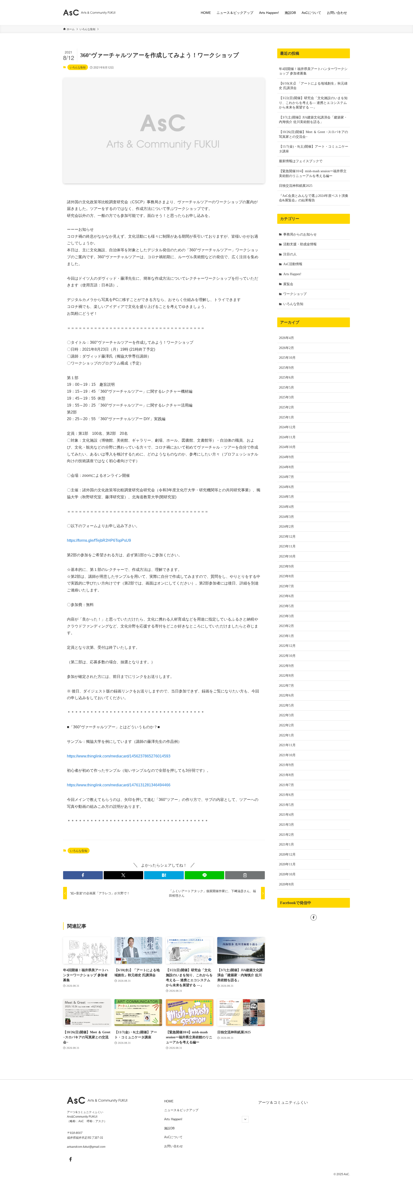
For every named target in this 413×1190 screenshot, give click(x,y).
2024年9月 (286, 457)
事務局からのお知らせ (300, 234)
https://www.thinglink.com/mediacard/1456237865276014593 (118, 756)
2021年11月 (287, 745)
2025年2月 (286, 407)
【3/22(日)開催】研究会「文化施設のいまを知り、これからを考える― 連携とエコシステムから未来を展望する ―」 (313, 102)
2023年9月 (286, 566)
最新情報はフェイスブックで (300, 161)
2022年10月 (287, 656)
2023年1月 (286, 636)
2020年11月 (287, 864)
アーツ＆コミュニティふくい (283, 1102)
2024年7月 (286, 477)
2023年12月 (287, 536)
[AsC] (89, 13)
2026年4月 (286, 338)
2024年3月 (286, 517)
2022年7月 (286, 685)
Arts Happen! (292, 274)
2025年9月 (286, 368)
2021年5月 (286, 805)
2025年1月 (286, 417)
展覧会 (288, 284)
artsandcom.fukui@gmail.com (86, 1146)
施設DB (169, 1128)
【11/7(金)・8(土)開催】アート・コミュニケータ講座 (313, 149)
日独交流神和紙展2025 (295, 186)
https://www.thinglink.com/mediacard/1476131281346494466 (118, 785)
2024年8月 (286, 467)
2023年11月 (287, 546)
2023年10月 (287, 556)
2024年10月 (287, 447)
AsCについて (173, 1137)
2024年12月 (287, 427)
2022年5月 (286, 705)
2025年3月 (286, 397)
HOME (169, 1101)
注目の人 (290, 254)
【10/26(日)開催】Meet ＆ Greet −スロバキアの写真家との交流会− (313, 134)
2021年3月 (286, 824)
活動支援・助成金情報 (300, 244)
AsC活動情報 (292, 264)
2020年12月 (287, 854)
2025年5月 (286, 387)
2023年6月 (286, 596)
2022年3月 (286, 715)
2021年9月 (286, 765)
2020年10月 (287, 874)
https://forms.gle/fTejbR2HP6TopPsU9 (99, 540)
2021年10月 (287, 755)
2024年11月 (287, 437)
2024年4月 (286, 507)
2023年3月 (286, 616)
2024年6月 (286, 487)
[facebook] (313, 917)
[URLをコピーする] (245, 875)
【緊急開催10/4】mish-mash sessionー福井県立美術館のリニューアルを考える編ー (313, 173)
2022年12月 (287, 646)
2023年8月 (286, 576)
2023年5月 (286, 606)
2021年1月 (286, 844)
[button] (83, 875)
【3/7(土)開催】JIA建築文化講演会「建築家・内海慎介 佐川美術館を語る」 (313, 120)
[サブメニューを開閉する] (245, 1119)
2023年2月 (286, 626)
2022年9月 (286, 666)
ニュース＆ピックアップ (181, 1110)
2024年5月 (286, 497)
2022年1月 (286, 735)
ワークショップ (295, 294)
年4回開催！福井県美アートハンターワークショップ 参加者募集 (313, 71)
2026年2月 (286, 348)
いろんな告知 (78, 67)
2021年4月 (286, 814)
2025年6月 (286, 377)
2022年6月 (286, 695)
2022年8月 (286, 675)
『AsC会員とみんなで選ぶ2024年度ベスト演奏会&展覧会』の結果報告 (313, 198)
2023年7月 (286, 586)
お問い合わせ (173, 1146)
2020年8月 (286, 884)
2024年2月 (286, 526)
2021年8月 (286, 775)
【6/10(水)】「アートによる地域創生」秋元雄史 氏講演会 (313, 86)
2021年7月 (286, 785)
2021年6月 (286, 795)
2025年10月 (287, 357)
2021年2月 (286, 834)
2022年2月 (286, 725)
